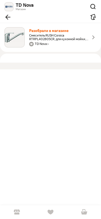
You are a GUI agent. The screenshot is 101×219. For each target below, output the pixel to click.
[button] (7, 17)
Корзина (84, 212)
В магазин (17, 212)
